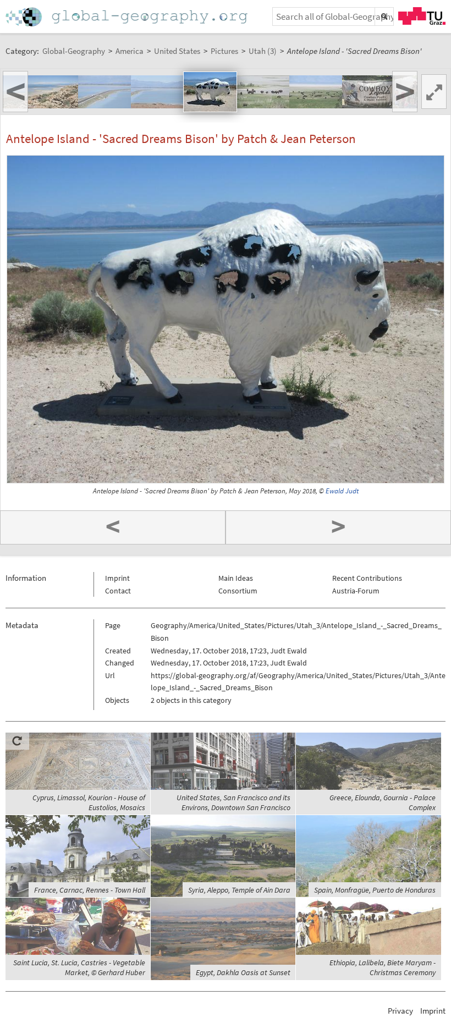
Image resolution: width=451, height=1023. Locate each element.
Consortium (237, 591)
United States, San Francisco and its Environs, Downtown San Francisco (233, 802)
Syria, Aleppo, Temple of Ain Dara (239, 890)
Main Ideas (235, 578)
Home (128, 16)
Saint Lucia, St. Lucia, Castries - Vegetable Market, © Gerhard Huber (79, 967)
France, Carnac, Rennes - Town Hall (89, 890)
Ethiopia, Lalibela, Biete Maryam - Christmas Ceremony (382, 967)
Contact (118, 591)
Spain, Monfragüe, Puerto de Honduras (375, 890)
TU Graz (422, 16)
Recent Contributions (367, 578)
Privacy (400, 1010)
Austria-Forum (356, 591)
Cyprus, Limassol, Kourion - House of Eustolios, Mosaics (88, 802)
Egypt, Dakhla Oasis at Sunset (243, 972)
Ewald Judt (342, 491)
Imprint (117, 578)
